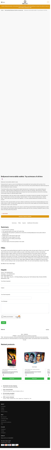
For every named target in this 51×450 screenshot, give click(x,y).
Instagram (3, 432)
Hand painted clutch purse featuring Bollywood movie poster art (10, 372)
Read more (12, 378)
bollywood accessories (8, 337)
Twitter (2, 431)
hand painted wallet (36, 338)
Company (3, 406)
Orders (2, 408)
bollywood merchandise (29, 337)
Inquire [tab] (24, 223)
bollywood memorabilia (19, 337)
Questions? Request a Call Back (25, 216)
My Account (4, 416)
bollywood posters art (14, 338)
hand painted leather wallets (25, 338)
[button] (48, 2)
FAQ (2, 424)
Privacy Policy (4, 411)
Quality (2, 409)
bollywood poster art (4, 338)
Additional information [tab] (32, 223)
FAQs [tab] (19, 223)
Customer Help (4, 418)
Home (2, 10)
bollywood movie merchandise (41, 337)
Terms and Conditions (6, 422)
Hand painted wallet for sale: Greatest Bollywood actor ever (33, 372)
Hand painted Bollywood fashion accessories (14, 10)
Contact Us (3, 420)
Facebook (3, 429)
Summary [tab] (14, 223)
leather (47, 329)
